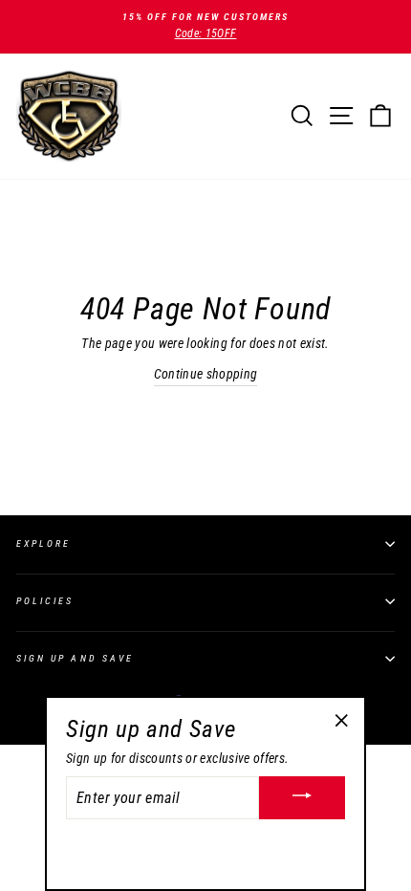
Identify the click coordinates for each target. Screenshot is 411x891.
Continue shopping (206, 373)
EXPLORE (43, 543)
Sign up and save (75, 658)
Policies (45, 601)
